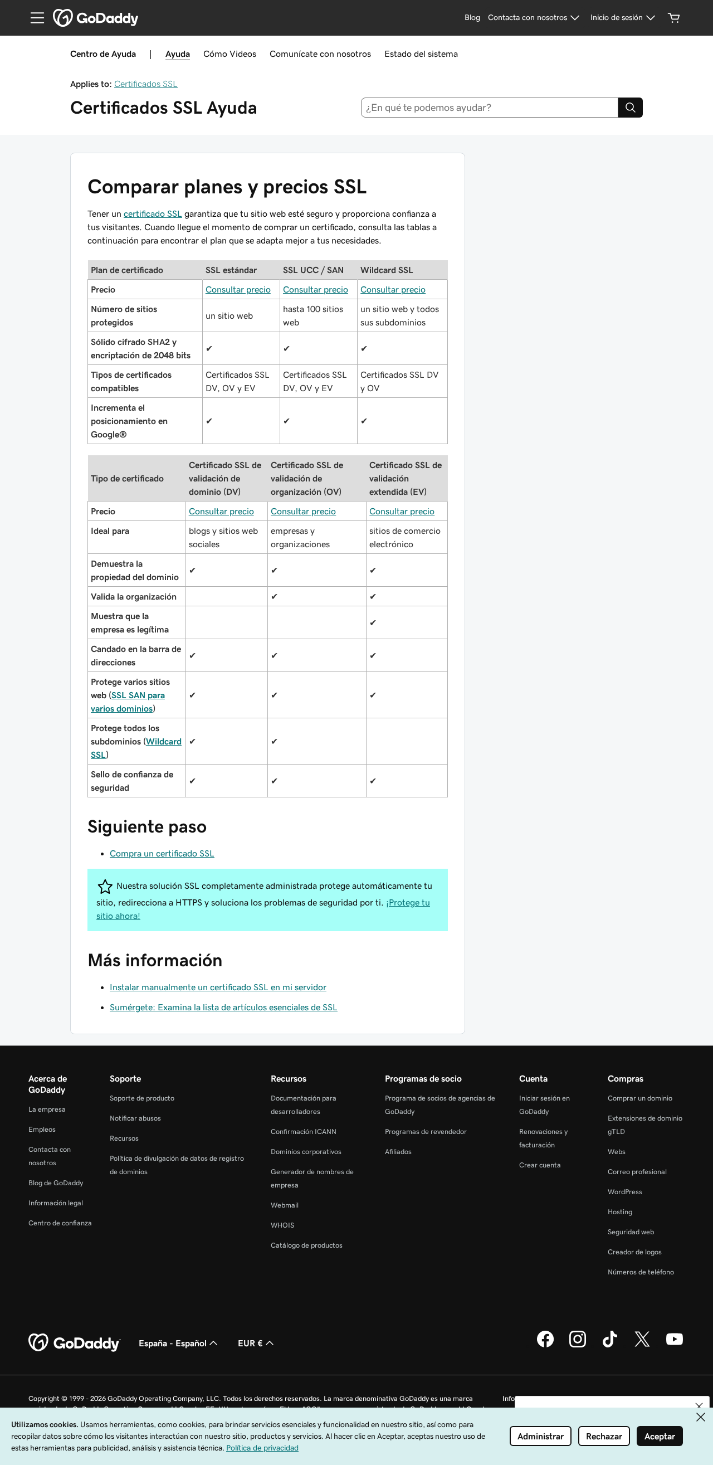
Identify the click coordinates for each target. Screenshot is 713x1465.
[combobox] (490, 108)
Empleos (42, 1129)
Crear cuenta (540, 1165)
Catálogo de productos (307, 1245)
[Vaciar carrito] (674, 18)
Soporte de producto (142, 1098)
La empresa (47, 1109)
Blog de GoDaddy (55, 1182)
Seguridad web (631, 1231)
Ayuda (177, 53)
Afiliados (398, 1151)
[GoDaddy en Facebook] (545, 1345)
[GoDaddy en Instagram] (578, 1345)
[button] (699, 1406)
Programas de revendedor (426, 1131)
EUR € (250, 1343)
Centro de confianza (60, 1222)
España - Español (173, 1343)
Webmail (285, 1205)
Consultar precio (238, 289)
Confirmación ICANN (303, 1131)
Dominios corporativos (306, 1151)
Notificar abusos (135, 1118)
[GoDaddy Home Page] (74, 1342)
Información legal (55, 1202)
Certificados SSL (146, 83)
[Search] (630, 108)
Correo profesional (637, 1171)
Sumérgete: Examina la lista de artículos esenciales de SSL (224, 1006)
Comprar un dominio (640, 1098)
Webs (617, 1151)
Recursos (124, 1138)
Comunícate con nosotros (320, 53)
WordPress (625, 1191)
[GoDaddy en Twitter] (642, 1345)
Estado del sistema (421, 53)
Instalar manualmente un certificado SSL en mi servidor (218, 986)
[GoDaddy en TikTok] (610, 1345)
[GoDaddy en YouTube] (675, 1345)
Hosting (620, 1211)
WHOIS (282, 1225)
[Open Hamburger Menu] (32, 17)
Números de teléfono (641, 1272)
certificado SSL (153, 213)
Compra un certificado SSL (162, 853)
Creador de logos (635, 1251)
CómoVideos (229, 53)
